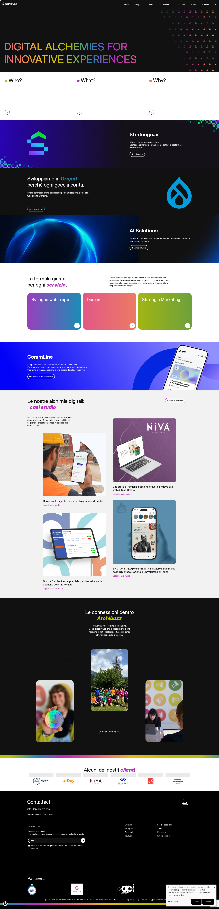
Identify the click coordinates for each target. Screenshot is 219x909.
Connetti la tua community (42, 376)
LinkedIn (128, 825)
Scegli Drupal (37, 209)
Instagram (129, 828)
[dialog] (191, 895)
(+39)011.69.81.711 (66, 900)
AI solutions (164, 5)
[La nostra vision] (151, 112)
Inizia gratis (138, 154)
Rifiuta (196, 902)
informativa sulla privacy (47, 846)
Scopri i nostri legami (110, 731)
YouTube (128, 836)
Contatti (205, 5)
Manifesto (161, 832)
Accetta (208, 902)
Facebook (129, 832)
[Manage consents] (5, 903)
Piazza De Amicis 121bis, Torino (40, 814)
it (215, 4)
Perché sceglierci (164, 825)
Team (159, 828)
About (126, 5)
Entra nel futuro (140, 248)
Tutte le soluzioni (176, 401)
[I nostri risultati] (79, 112)
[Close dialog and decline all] (214, 886)
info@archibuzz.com (39, 809)
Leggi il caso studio (51, 505)
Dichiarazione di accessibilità (163, 900)
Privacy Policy (134, 900)
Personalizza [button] (173, 902)
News (193, 5)
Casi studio (180, 4)
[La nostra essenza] (7, 112)
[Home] (9, 5)
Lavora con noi (163, 836)
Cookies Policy (146, 900)
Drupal (138, 5)
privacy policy (178, 895)
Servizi (150, 4)
